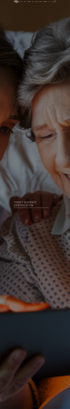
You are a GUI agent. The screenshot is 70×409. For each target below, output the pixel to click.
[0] (54, 1)
